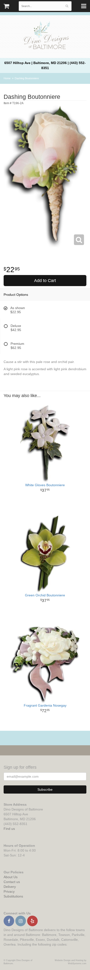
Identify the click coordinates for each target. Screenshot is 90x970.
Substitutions (13, 896)
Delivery (10, 887)
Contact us (12, 882)
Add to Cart (45, 280)
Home (7, 78)
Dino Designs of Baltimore (45, 36)
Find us (9, 829)
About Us (11, 877)
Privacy (9, 891)
